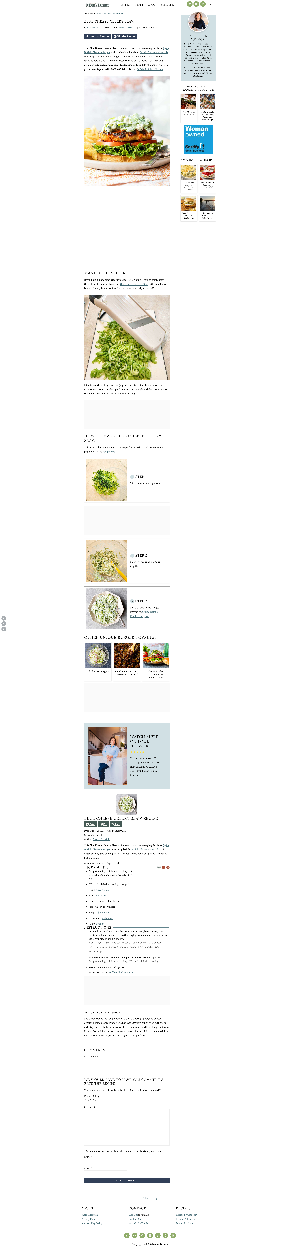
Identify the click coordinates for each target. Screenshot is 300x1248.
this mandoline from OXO (134, 284)
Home (98, 13)
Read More (198, 76)
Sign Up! (133, 1214)
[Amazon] (165, 1235)
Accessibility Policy (92, 1223)
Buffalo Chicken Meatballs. (154, 52)
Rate (117, 824)
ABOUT (152, 4)
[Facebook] (127, 1235)
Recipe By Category (186, 1214)
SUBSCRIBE (167, 4)
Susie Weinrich (101, 839)
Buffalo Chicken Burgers (122, 972)
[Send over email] (3, 629)
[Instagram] (203, 4)
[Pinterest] (190, 4)
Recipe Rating (91, 1096)
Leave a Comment (125, 27)
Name (88, 1156)
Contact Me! (135, 1218)
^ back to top (150, 1198)
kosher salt (107, 918)
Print (92, 824)
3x (168, 867)
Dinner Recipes (184, 1223)
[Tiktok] (158, 1235)
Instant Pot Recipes (186, 1218)
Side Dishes (118, 13)
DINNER (139, 4)
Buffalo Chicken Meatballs (145, 849)
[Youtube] (196, 4)
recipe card (109, 451)
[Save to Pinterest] (3, 623)
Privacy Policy (89, 1218)
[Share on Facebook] (3, 618)
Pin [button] (105, 824)
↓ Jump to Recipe (97, 36)
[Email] (173, 1235)
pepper (100, 923)
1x (159, 867)
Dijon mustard (103, 912)
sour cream (102, 895)
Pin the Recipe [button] (126, 36)
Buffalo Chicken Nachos (150, 69)
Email (88, 1168)
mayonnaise (102, 889)
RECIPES (125, 4)
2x (163, 867)
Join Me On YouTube (140, 1223)
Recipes (107, 13)
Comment (90, 1107)
